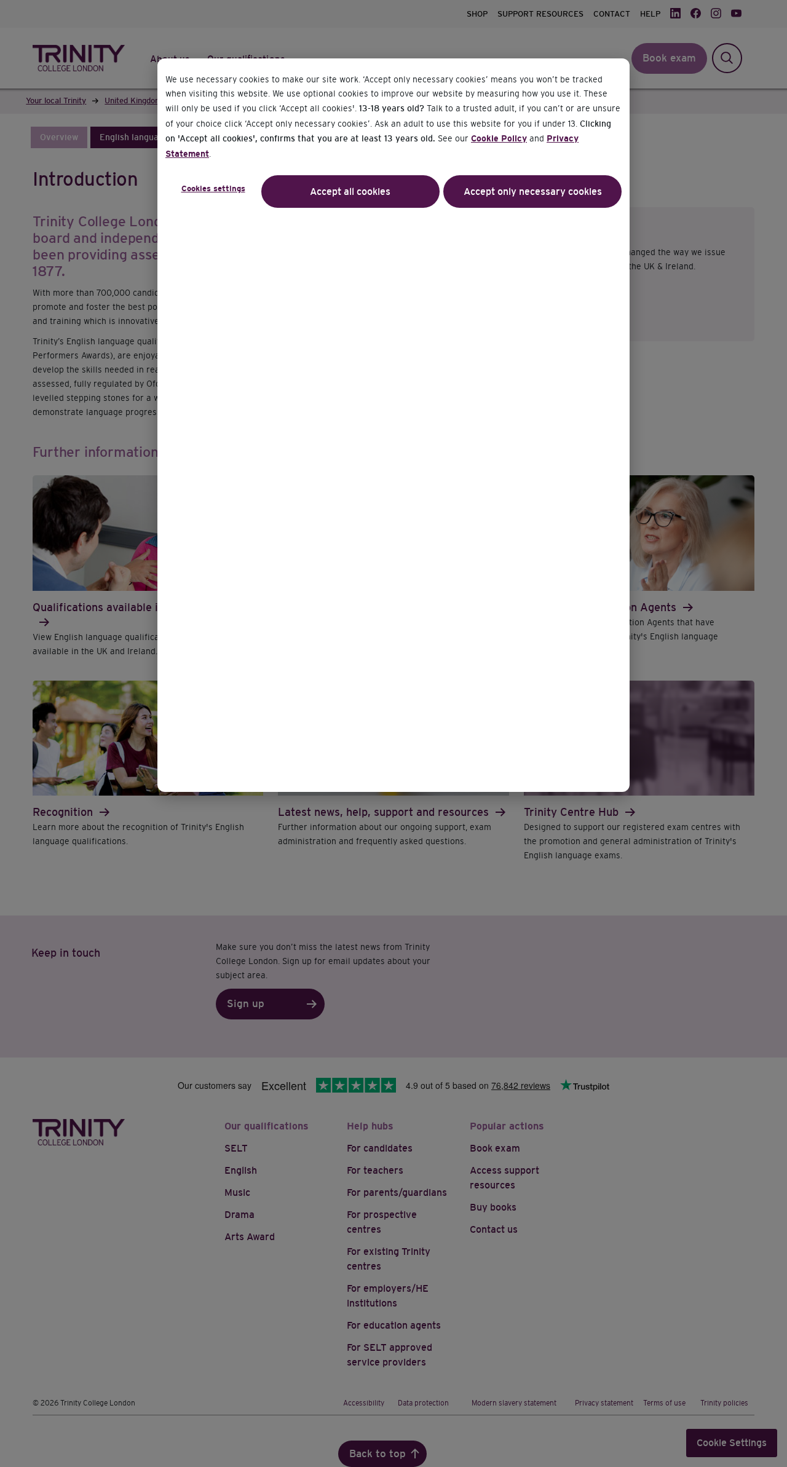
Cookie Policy (499, 138)
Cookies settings (213, 188)
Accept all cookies (350, 191)
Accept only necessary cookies (533, 191)
